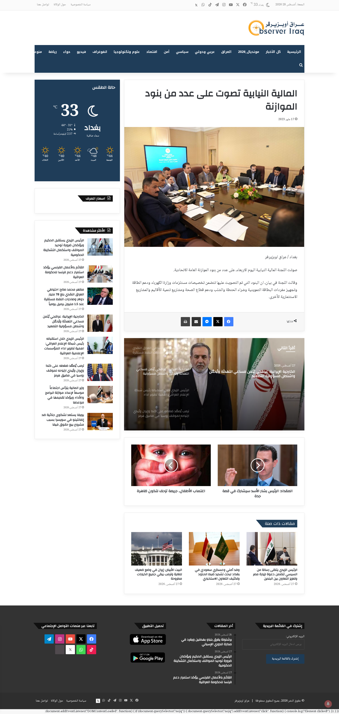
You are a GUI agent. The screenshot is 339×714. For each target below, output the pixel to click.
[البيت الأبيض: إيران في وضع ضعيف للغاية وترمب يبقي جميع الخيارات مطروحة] (156, 549)
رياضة (52, 52)
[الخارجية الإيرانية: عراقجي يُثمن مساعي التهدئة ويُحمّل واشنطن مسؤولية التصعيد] (100, 323)
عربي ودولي (205, 52)
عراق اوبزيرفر (242, 700)
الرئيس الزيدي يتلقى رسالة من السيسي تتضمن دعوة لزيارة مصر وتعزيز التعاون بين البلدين (275, 574)
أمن (167, 52)
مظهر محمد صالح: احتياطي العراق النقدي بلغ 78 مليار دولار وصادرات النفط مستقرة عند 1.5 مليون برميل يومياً (64, 297)
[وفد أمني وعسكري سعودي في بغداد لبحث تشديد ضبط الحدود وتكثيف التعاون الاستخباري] (214, 549)
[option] (214, 384)
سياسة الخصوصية (81, 4)
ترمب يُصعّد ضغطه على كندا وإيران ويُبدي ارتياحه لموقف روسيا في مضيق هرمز (65, 370)
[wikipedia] (189, 5)
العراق (226, 52)
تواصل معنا (43, 4)
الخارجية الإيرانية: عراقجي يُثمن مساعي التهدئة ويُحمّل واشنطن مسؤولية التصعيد (63, 321)
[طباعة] (185, 321)
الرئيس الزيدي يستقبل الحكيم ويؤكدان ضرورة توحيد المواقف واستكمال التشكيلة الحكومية (63, 247)
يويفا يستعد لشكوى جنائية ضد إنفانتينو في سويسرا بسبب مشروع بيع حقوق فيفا (63, 420)
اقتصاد (151, 52)
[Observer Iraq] (276, 28)
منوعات (36, 52)
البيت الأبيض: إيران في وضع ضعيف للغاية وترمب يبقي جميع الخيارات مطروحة (158, 574)
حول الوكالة (60, 4)
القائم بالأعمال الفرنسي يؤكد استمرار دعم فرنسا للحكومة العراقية (63, 272)
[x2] (196, 5)
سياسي (182, 52)
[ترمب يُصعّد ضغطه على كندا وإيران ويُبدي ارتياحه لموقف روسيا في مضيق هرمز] (100, 372)
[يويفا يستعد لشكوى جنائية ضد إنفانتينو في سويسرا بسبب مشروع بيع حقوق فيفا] (100, 421)
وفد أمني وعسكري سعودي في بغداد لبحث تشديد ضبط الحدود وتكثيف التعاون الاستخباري (217, 574)
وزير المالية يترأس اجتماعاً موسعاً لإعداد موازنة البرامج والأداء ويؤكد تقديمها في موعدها (64, 395)
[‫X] (218, 321)
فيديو (81, 52)
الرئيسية (294, 52)
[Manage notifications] (328, 704)
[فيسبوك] (228, 321)
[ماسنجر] (207, 321)
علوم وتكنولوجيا (127, 52)
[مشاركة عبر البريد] (196, 321)
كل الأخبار (273, 52)
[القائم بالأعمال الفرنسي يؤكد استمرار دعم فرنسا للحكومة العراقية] (100, 274)
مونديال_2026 (248, 52)
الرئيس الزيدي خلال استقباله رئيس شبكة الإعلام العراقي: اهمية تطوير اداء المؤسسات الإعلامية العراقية (250, 378)
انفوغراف (99, 52)
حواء (66, 52)
